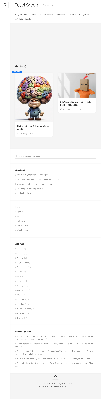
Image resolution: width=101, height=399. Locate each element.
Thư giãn (82, 14)
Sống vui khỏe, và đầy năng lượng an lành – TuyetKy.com (38, 363)
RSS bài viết (21, 221)
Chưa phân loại (23, 267)
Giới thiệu (19, 19)
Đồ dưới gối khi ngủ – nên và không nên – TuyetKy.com (38, 336)
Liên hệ (28, 19)
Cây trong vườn (23, 263)
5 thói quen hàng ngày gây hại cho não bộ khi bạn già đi (76, 103)
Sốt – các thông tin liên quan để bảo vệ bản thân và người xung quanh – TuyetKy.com (49, 351)
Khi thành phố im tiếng (25, 193)
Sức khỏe (47, 14)
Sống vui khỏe (21, 14)
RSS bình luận (22, 226)
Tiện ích (60, 14)
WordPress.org (23, 230)
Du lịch (35, 14)
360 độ (19, 249)
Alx (70, 386)
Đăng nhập (21, 216)
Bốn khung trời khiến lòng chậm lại (30, 189)
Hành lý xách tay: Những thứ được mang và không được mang (40, 179)
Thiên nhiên (21, 313)
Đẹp (18, 276)
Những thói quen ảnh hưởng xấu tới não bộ (33, 127)
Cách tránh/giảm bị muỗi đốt (79, 359)
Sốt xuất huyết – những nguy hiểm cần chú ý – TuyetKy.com (40, 359)
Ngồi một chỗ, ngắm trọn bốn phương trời (33, 175)
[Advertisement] (55, 41)
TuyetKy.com (27, 5)
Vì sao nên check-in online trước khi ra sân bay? (35, 184)
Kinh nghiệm (22, 286)
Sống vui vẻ (21, 299)
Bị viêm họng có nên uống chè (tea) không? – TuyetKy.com (39, 344)
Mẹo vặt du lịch (23, 290)
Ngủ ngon (21, 295)
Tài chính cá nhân (24, 309)
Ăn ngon (20, 253)
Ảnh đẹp (20, 258)
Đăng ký (20, 212)
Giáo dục (20, 281)
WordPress (54, 386)
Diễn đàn (72, 14)
